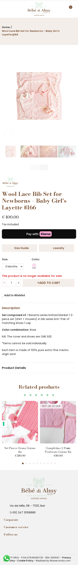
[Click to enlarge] (8, 133)
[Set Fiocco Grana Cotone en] (20, 422)
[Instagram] (13, 543)
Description (11, 308)
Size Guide (21, 248)
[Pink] (34, 266)
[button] (5, 96)
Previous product (64, 30)
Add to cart (49, 283)
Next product (73, 30)
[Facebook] (7, 543)
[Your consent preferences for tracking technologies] (3, 423)
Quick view (28, 415)
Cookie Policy (25, 560)
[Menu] (3, 9)
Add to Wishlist (14, 295)
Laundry (58, 248)
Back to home (68, 30)
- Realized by (41, 560)
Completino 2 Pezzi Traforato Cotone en (58, 450)
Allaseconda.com (60, 560)
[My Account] (74, 9)
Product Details (14, 368)
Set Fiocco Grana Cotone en (20, 450)
